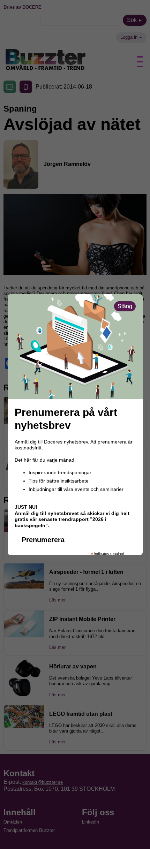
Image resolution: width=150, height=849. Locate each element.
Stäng (125, 306)
